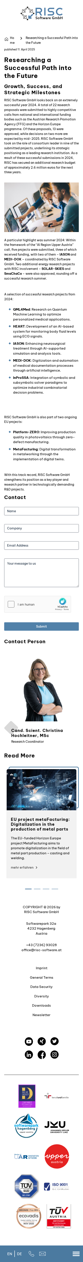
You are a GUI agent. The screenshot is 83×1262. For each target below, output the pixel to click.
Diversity (41, 996)
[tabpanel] (41, 823)
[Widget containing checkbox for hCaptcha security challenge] (37, 604)
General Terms (41, 977)
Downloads (41, 1005)
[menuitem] (9, 1254)
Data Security (41, 987)
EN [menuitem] (9, 1254)
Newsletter (41, 1015)
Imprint (41, 968)
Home (12, 40)
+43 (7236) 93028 (41, 945)
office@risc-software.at (41, 950)
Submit (41, 626)
